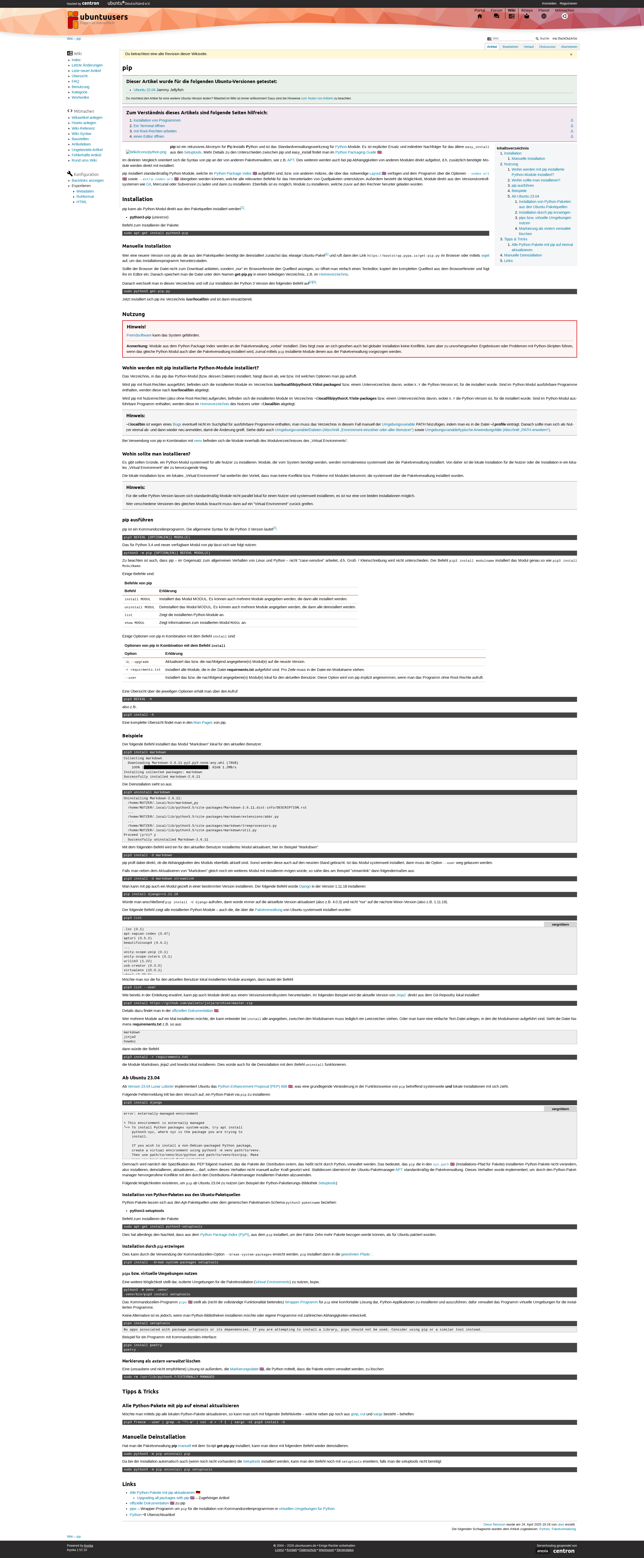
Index (76, 60)
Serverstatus (345, 1550)
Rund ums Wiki (84, 160)
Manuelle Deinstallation (523, 255)
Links (508, 261)
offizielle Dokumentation (149, 1503)
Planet (543, 10)
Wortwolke (80, 97)
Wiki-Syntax (82, 134)
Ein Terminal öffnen (149, 126)
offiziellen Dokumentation (192, 1011)
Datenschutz (307, 1550)
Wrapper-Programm (301, 1302)
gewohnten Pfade (355, 1254)
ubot (561, 1525)
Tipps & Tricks (516, 239)
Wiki (511, 10)
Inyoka (88, 1546)
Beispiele (519, 191)
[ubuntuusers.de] (98, 21)
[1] (242, 208)
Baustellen (80, 139)
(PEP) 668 (252, 1086)
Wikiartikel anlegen (87, 118)
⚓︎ (572, 120)
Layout (375, 173)
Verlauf (529, 47)
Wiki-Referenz (83, 128)
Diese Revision (494, 1525)
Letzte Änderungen (87, 65)
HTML (81, 202)
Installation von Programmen (157, 120)
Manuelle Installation (528, 159)
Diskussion (547, 47)
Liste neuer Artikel (86, 71)
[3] (314, 282)
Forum (496, 10)
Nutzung (511, 164)
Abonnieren (569, 47)
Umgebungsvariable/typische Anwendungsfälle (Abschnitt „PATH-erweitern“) (487, 430)
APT (290, 160)
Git (148, 184)
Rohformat (85, 197)
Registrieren (568, 4)
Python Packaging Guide (355, 152)
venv (198, 441)
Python (341, 147)
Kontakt (292, 1550)
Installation (512, 153)
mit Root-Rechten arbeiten (155, 131)
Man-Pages (203, 722)
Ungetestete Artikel (87, 150)
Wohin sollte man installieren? (536, 180)
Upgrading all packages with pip (163, 1498)
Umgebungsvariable (398, 424)
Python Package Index (233, 173)
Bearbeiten (510, 47)
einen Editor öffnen (149, 136)
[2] (310, 282)
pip (78, 39)
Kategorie (79, 92)
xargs (378, 1414)
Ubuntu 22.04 (144, 90)
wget (485, 255)
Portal (479, 10)
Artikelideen (81, 144)
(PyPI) (224, 1235)
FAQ (75, 81)
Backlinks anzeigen (88, 180)
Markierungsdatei (244, 1369)
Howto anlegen (84, 123)
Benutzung (80, 87)
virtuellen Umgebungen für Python (307, 1509)
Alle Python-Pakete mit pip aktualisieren (162, 1493)
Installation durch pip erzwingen (544, 212)
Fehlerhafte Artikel (86, 155)
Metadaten (85, 191)
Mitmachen (564, 10)
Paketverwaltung (268, 910)
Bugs (177, 424)
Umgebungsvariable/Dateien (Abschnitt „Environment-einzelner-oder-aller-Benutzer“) (344, 430)
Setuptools (193, 152)
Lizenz (279, 1550)
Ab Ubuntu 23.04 (525, 196)
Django (305, 886)
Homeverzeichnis (333, 274)
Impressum (326, 1550)
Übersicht (80, 76)
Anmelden (549, 4)
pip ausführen (523, 185)
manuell (184, 1446)
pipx (133, 1509)
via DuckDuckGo (564, 39)
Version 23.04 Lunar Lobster (151, 1086)
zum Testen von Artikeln (317, 98)
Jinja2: (401, 995)
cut (362, 1414)
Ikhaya (527, 10)
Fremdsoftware (139, 335)
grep (354, 1414)
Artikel (492, 47)
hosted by (74, 4)
